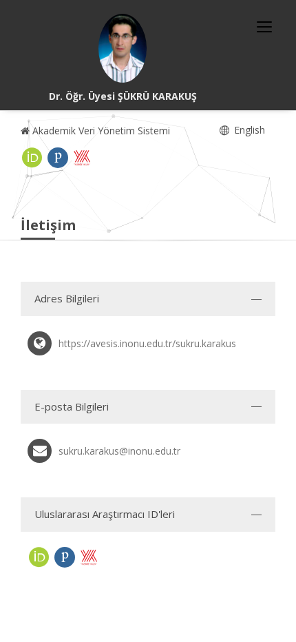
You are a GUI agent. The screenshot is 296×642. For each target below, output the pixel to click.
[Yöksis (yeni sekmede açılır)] (82, 157)
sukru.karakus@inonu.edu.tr (119, 450)
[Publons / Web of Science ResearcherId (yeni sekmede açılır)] (57, 157)
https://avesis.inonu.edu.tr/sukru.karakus (147, 343)
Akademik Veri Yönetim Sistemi (100, 130)
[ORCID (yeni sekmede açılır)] (32, 157)
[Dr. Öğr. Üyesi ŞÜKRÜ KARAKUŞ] (122, 48)
